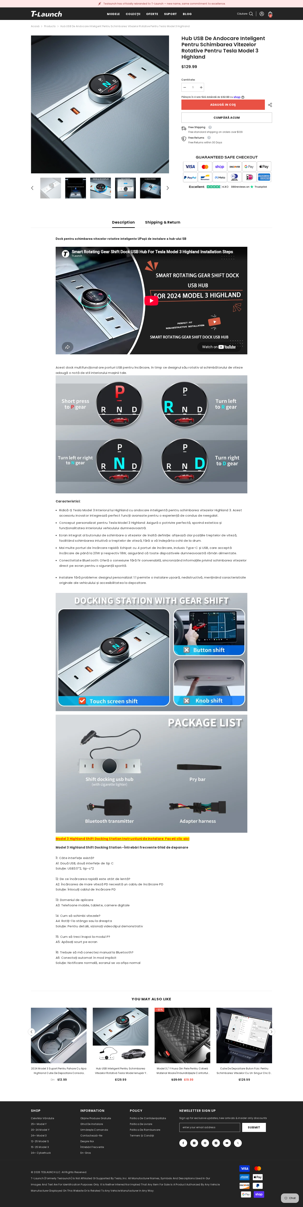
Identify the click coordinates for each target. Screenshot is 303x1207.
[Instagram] (194, 1143)
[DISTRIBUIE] (268, 105)
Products (50, 26)
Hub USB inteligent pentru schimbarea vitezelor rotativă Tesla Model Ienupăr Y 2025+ (120, 1071)
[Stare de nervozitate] (238, 1143)
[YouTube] (227, 1143)
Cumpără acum (227, 118)
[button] (32, 188)
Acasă (35, 26)
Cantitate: (188, 79)
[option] (100, 104)
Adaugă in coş (223, 105)
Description (123, 222)
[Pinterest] (205, 1143)
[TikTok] (216, 1143)
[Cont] (261, 13)
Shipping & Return (162, 222)
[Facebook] (183, 1143)
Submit (254, 1127)
